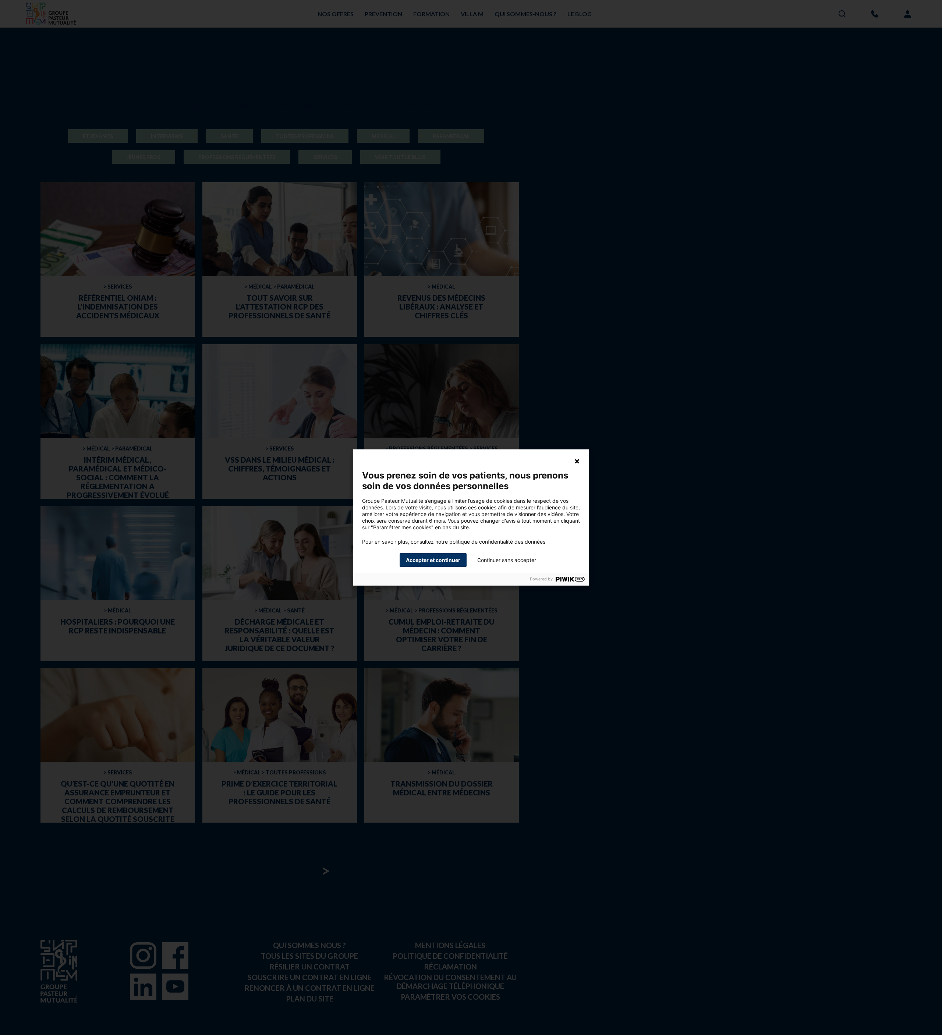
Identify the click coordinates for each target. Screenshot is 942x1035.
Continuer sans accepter (506, 560)
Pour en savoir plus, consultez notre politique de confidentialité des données (453, 542)
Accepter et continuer (433, 560)
